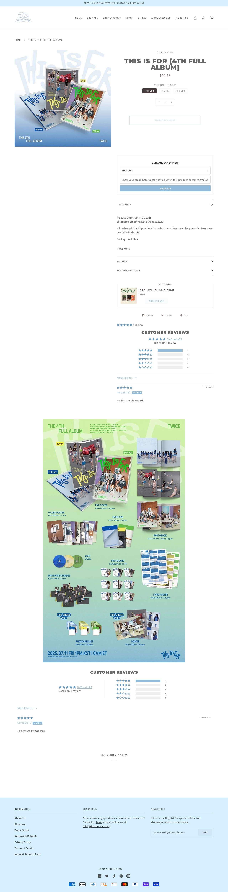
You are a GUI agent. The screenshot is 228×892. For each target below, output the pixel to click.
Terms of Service (24, 848)
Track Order (22, 830)
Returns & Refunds (26, 836)
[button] (125, 325)
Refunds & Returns (128, 270)
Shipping (122, 261)
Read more (123, 249)
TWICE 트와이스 (165, 52)
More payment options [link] (165, 141)
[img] (124, 387)
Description (124, 204)
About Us (20, 818)
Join (205, 832)
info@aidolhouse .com (96, 826)
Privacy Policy (23, 842)
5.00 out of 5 (174, 339)
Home (18, 40)
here (99, 822)
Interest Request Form (28, 854)
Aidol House (109, 869)
